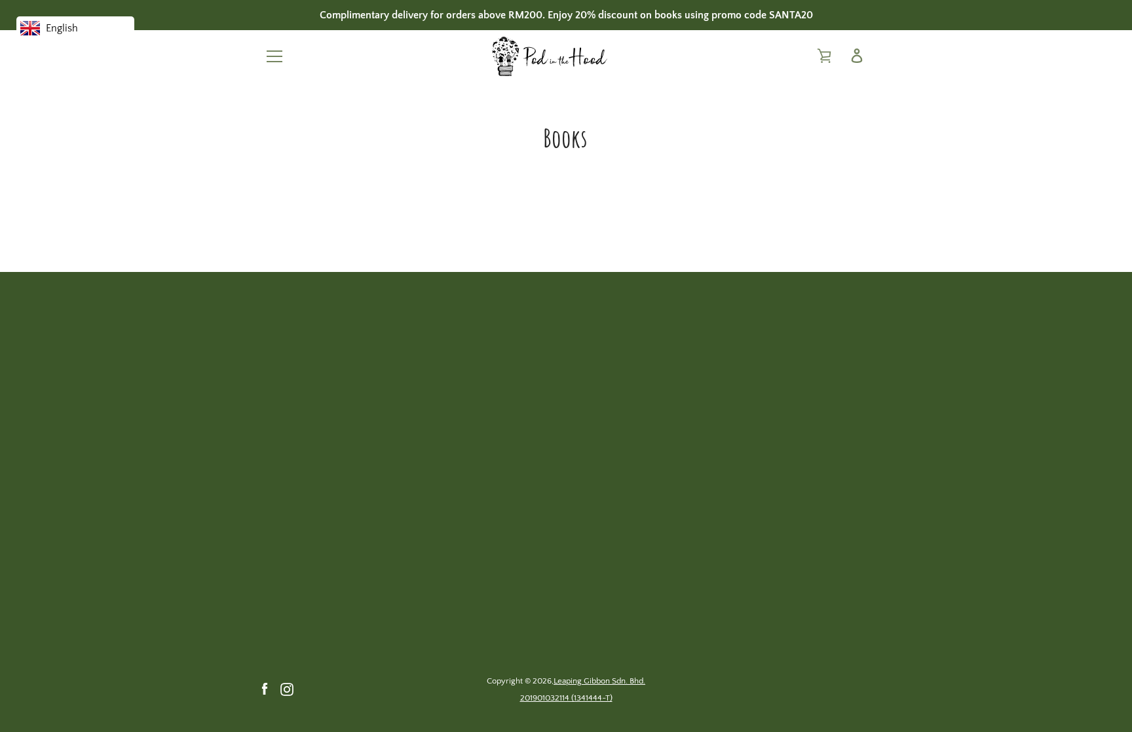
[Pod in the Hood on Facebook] (264, 689)
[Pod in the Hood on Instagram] (286, 689)
